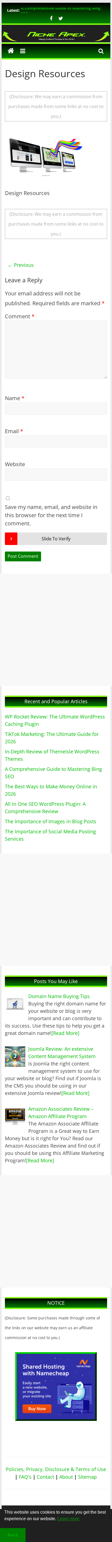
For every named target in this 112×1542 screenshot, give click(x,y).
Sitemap (87, 1477)
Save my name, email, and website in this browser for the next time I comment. (51, 515)
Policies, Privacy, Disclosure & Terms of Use (56, 1469)
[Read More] (65, 1033)
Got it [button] (13, 1535)
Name (14, 398)
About (66, 1477)
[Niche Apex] (56, 34)
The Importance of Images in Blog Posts (50, 821)
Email (14, 431)
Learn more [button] (68, 1518)
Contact (45, 1477)
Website (15, 464)
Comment (20, 316)
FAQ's (25, 1477)
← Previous (21, 265)
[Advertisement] (56, 630)
